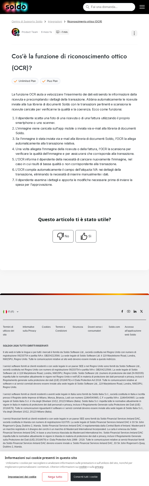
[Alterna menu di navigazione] (142, 7)
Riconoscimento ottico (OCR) (84, 21)
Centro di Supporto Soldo (27, 21)
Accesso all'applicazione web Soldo (133, 331)
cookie (83, 466)
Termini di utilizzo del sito (8, 331)
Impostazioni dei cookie (22, 476)
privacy (99, 466)
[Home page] (15, 7)
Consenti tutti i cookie (86, 476)
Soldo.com (114, 327)
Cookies (46, 327)
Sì (89, 236)
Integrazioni (55, 21)
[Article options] (134, 33)
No (67, 236)
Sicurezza (78, 327)
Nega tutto (55, 477)
